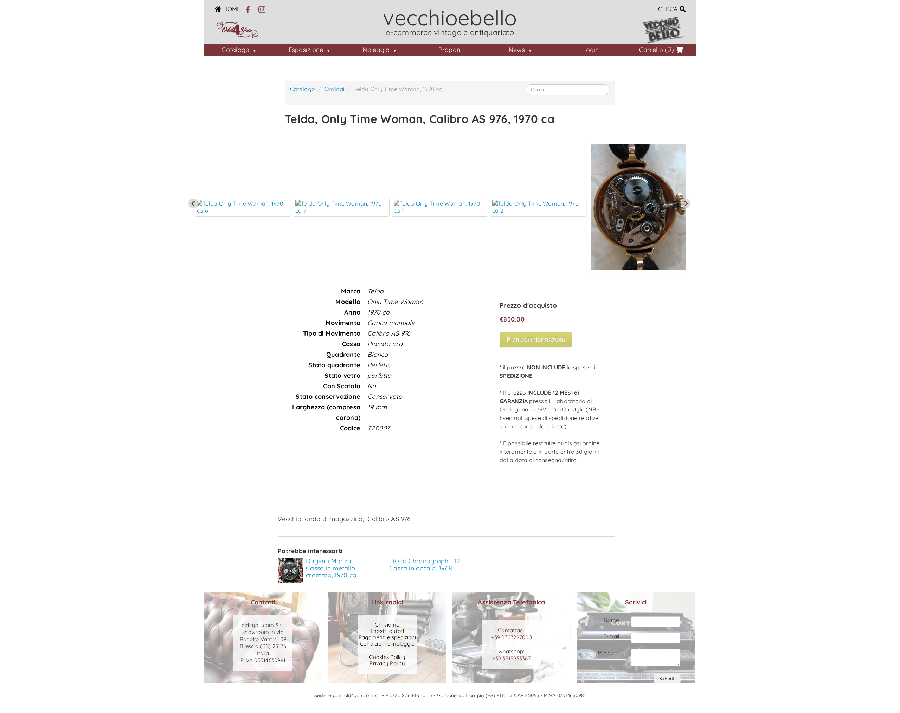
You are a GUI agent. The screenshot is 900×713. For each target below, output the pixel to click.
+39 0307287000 (511, 637)
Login (590, 50)
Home (232, 9)
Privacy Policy (387, 663)
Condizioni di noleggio (387, 644)
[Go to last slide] (193, 203)
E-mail (611, 636)
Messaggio (611, 652)
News (517, 50)
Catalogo (235, 50)
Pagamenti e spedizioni (387, 637)
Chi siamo (387, 625)
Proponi (450, 50)
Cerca (669, 9)
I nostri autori (387, 631)
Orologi (334, 88)
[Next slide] (685, 203)
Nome (611, 620)
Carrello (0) (657, 50)
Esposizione (306, 50)
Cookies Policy (387, 657)
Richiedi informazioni (536, 339)
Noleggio (376, 50)
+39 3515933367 (511, 658)
